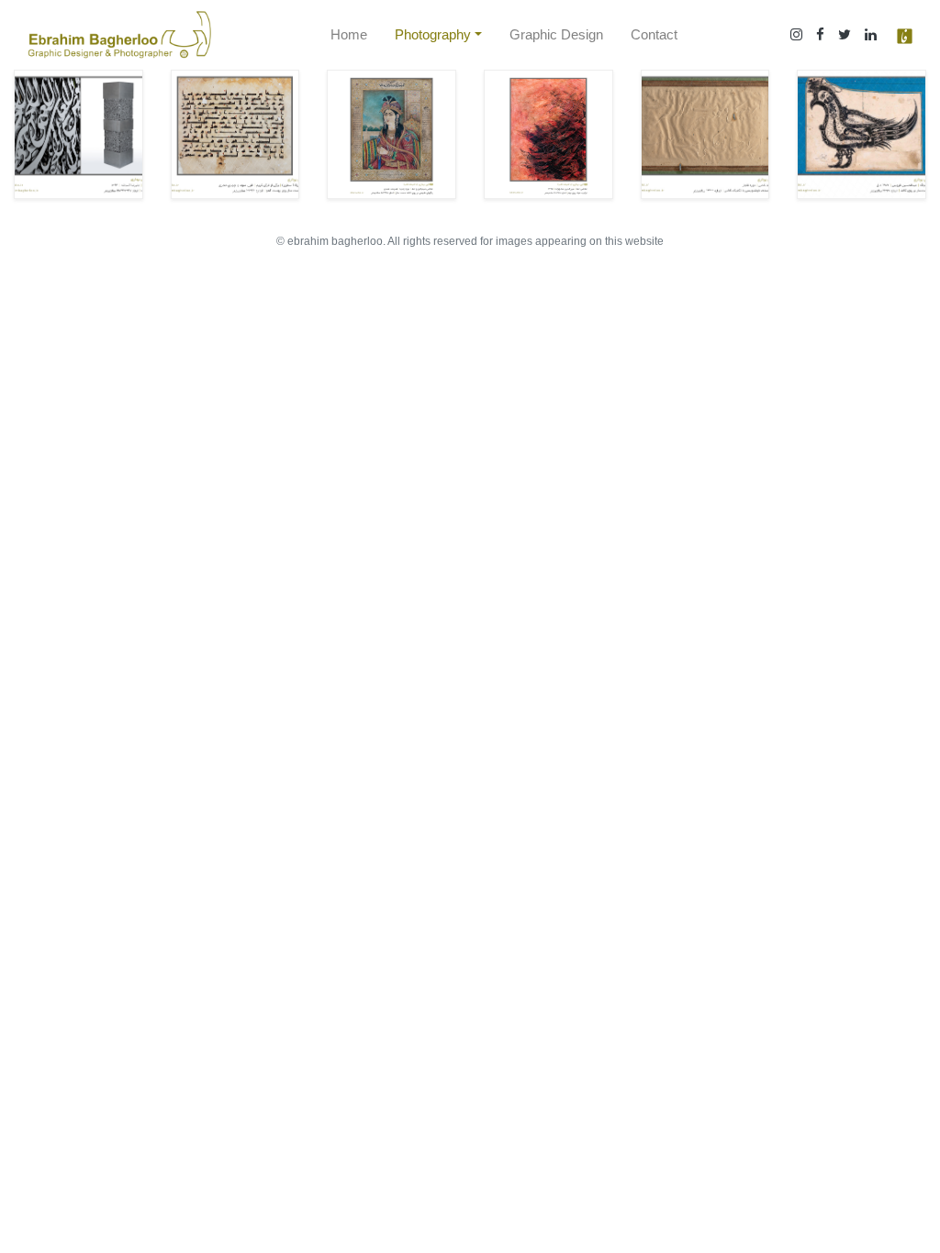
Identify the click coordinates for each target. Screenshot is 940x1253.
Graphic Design (556, 34)
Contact (654, 34)
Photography (433, 34)
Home (348, 34)
